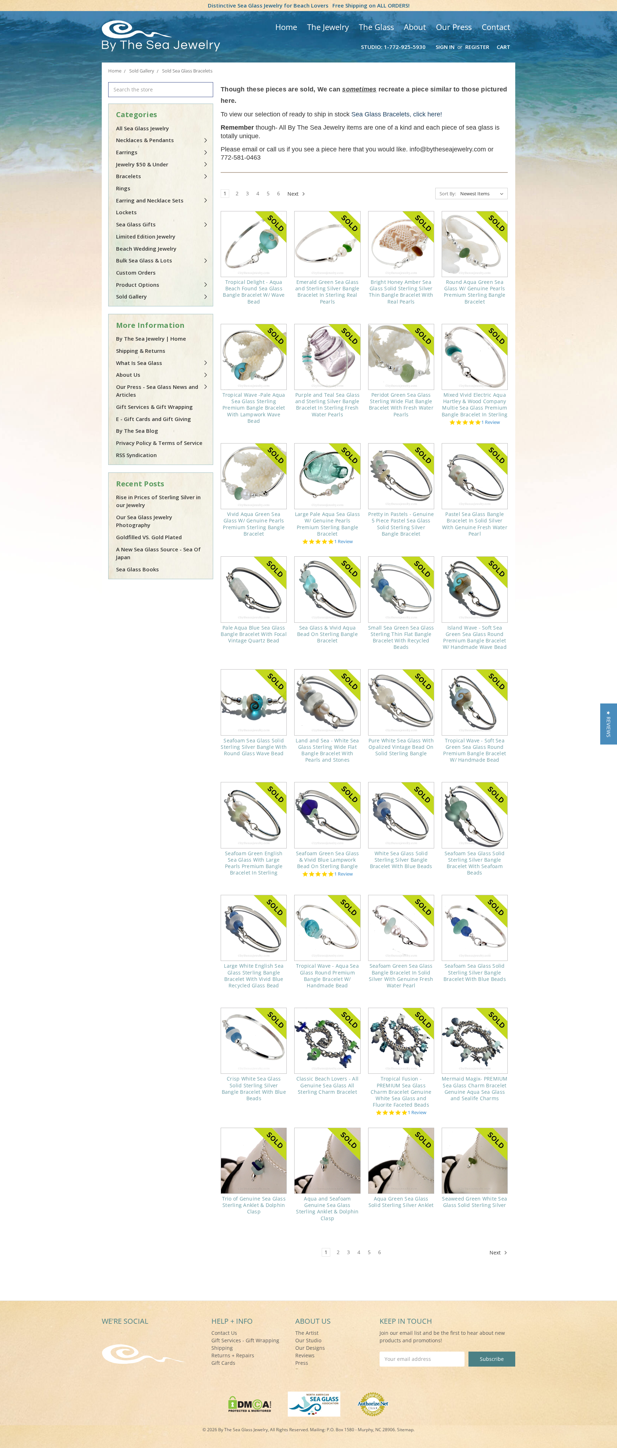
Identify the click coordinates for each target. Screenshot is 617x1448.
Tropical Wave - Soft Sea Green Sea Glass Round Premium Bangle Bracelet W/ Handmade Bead (474, 750)
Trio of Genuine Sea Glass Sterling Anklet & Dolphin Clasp (254, 1205)
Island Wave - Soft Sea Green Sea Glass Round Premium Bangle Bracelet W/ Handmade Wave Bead (475, 637)
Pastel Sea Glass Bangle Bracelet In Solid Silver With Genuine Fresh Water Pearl (474, 524)
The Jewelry (328, 26)
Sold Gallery (131, 296)
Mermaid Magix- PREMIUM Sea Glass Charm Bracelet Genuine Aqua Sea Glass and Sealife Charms (475, 1088)
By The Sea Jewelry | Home (151, 338)
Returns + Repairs (232, 1355)
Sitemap (405, 1430)
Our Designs (310, 1347)
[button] (608, 724)
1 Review (490, 422)
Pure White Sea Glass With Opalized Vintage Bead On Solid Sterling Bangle (401, 747)
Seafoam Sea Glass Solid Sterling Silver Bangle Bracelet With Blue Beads (474, 972)
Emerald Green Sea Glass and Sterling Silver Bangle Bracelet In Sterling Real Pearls (327, 292)
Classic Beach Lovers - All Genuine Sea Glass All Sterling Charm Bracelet (327, 1085)
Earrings (126, 152)
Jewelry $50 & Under (142, 164)
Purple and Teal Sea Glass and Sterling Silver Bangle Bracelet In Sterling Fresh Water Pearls (327, 404)
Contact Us (224, 1332)
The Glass (376, 26)
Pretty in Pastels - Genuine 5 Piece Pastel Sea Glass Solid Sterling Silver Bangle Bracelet (401, 524)
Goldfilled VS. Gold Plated (149, 537)
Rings (123, 188)
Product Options (137, 284)
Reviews (305, 1355)
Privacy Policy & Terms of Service (159, 442)
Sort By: (448, 193)
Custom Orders (136, 272)
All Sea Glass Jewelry (142, 128)
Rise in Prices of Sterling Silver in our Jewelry (158, 501)
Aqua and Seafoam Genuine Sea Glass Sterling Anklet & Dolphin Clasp (327, 1208)
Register (477, 46)
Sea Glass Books (137, 569)
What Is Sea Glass (139, 362)
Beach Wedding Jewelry (146, 248)
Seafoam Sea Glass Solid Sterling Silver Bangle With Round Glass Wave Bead (254, 747)
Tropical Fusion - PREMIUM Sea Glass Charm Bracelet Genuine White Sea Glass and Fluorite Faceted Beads (401, 1091)
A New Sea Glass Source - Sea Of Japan (158, 553)
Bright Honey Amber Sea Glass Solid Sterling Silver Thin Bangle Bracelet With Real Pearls (401, 292)
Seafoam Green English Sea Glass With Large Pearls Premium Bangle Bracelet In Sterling (253, 863)
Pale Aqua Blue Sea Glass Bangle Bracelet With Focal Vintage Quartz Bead (254, 634)
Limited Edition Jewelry (145, 236)
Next (293, 193)
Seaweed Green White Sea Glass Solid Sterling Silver (474, 1201)
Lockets (126, 212)
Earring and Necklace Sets (150, 200)
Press (301, 1362)
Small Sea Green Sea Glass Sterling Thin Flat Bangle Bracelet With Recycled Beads (401, 637)
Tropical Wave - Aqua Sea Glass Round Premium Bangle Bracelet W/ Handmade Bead (327, 975)
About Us (128, 374)
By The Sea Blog (137, 430)
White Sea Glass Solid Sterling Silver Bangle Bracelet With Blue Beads (401, 860)
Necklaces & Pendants (145, 140)
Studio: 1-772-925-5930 (393, 46)
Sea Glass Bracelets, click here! (396, 114)
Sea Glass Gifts (136, 224)
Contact (496, 26)
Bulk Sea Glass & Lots (144, 260)
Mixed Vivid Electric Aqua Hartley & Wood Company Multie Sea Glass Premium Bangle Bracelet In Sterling (475, 404)
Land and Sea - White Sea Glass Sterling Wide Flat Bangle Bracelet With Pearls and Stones (327, 750)
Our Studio (308, 1340)
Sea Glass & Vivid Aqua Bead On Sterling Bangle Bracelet (327, 634)
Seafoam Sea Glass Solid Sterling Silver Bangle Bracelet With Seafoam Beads (475, 863)
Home (286, 26)
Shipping (222, 1347)
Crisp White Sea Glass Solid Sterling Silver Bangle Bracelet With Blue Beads (254, 1088)
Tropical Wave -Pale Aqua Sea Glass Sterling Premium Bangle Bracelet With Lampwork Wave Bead (253, 407)
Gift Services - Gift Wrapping (245, 1340)
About (415, 26)
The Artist (306, 1332)
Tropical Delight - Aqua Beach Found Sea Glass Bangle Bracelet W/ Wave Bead (254, 292)
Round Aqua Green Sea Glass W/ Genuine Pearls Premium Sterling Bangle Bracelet (475, 292)
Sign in (445, 46)
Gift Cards (223, 1362)
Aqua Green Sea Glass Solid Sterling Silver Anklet (401, 1201)
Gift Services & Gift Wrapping (154, 406)
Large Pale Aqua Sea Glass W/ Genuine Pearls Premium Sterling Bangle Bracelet (327, 524)
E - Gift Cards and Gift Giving (153, 418)
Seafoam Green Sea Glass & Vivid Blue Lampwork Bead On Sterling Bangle (327, 860)
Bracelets (128, 176)
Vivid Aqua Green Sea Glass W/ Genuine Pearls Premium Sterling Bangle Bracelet (254, 524)
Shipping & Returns (140, 350)
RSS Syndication (136, 455)
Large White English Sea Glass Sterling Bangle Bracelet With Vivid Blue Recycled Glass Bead (254, 975)
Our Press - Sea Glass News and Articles (157, 391)
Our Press (454, 26)
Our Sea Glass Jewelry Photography (144, 521)
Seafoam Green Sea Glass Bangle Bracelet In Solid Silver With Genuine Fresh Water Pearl (401, 975)
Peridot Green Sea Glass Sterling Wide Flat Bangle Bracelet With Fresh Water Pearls (401, 404)
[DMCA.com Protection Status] (250, 1403)
